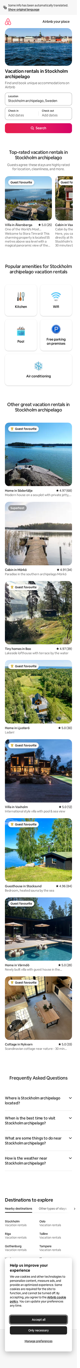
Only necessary (38, 1330)
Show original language (23, 9)
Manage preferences (39, 1341)
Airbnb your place (56, 21)
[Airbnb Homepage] (8, 21)
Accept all (38, 1319)
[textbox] (21, 115)
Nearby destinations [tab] (18, 1208)
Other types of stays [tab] (53, 1208)
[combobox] (38, 100)
